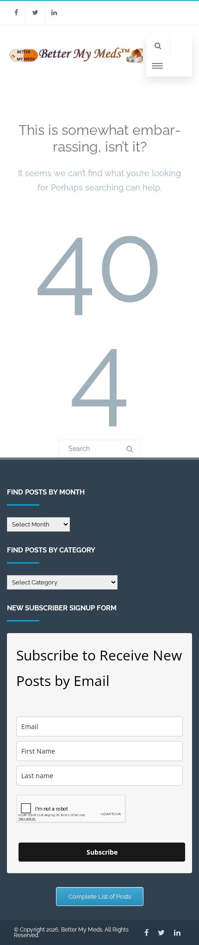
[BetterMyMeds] (76, 63)
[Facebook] (16, 13)
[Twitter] (35, 13)
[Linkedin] (54, 13)
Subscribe (102, 852)
